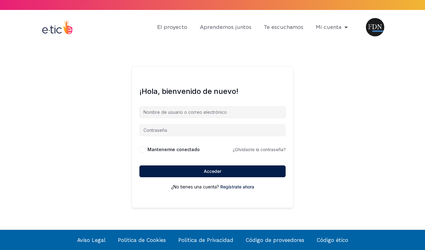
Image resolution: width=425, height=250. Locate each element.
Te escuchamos (283, 27)
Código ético (332, 240)
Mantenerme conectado (173, 149)
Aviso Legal (91, 240)
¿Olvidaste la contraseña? (259, 149)
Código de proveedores (275, 240)
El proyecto (172, 27)
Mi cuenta (328, 27)
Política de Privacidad (205, 240)
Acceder (212, 171)
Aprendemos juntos (225, 27)
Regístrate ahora (237, 186)
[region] (80, 197)
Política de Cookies (142, 240)
